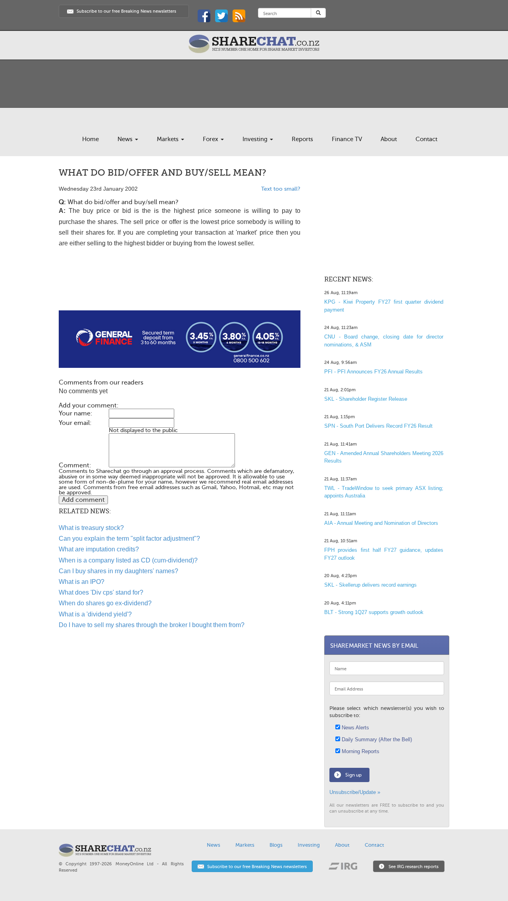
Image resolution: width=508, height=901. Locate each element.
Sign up (353, 775)
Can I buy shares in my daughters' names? (118, 571)
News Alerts (354, 728)
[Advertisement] (179, 285)
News (125, 139)
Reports (302, 139)
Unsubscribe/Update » (354, 792)
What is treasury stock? (91, 527)
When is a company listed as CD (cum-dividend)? (128, 560)
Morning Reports (359, 751)
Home (90, 139)
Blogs (276, 845)
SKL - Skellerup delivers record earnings (370, 585)
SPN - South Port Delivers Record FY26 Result (378, 426)
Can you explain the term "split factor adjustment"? (129, 538)
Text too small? (280, 189)
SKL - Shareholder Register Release (365, 399)
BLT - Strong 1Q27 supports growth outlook (373, 612)
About (389, 139)
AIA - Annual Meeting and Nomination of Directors (381, 523)
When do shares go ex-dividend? (105, 603)
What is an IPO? (81, 581)
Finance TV (347, 139)
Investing (255, 139)
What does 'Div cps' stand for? (101, 592)
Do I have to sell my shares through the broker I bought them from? (151, 625)
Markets (168, 139)
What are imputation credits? (99, 549)
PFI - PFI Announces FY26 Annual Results (373, 372)
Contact (426, 139)
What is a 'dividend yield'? (95, 614)
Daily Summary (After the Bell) (376, 739)
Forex (211, 139)
